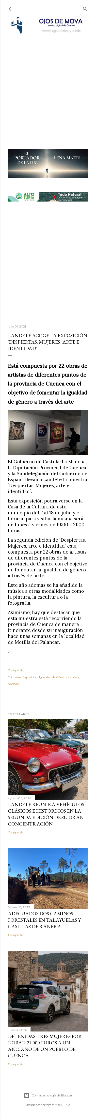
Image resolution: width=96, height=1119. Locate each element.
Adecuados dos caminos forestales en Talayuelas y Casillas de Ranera (44, 920)
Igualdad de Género (52, 677)
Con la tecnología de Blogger (52, 1095)
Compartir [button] (15, 670)
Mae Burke (62, 1105)
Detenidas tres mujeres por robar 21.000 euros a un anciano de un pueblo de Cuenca (45, 1046)
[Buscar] (85, 8)
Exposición (30, 677)
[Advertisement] (48, 85)
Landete (73, 677)
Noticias (13, 684)
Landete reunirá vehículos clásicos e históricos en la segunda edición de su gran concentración (46, 814)
